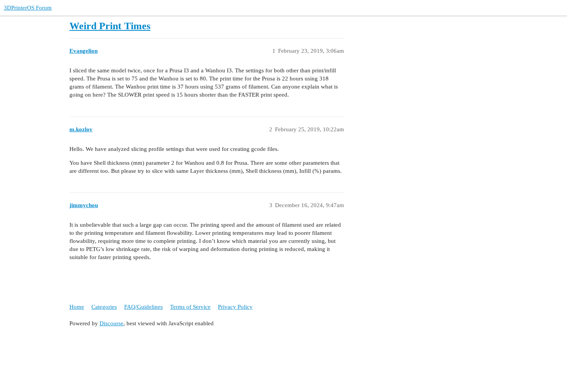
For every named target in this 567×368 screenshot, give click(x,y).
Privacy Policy (235, 307)
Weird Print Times (109, 26)
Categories (104, 307)
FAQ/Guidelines (143, 307)
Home (76, 307)
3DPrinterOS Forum (28, 8)
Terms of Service (190, 307)
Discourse (111, 323)
